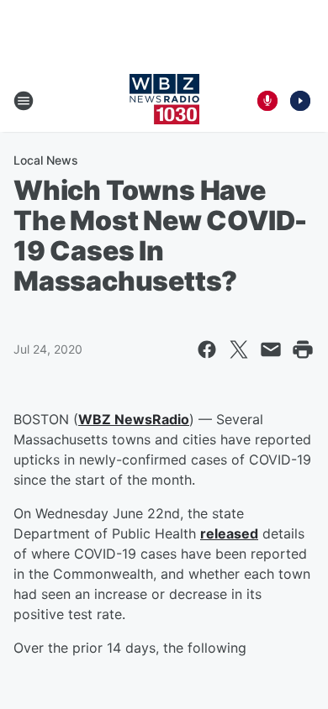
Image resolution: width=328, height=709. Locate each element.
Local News (45, 160)
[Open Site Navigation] (23, 101)
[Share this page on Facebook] (207, 349)
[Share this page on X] (239, 349)
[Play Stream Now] (300, 101)
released (229, 533)
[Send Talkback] (267, 101)
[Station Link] (164, 101)
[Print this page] (303, 349)
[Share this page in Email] (271, 349)
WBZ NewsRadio (133, 419)
